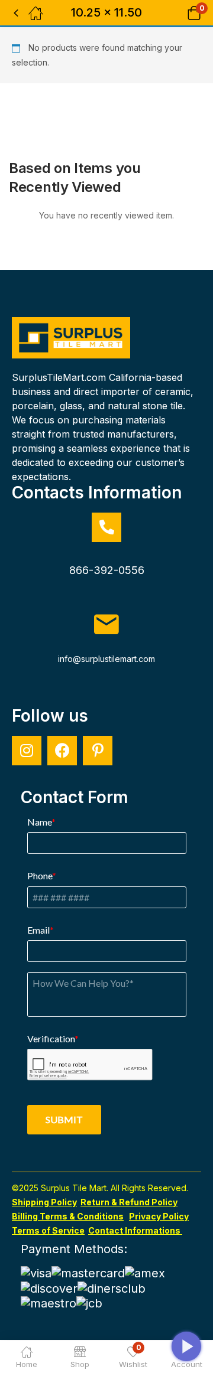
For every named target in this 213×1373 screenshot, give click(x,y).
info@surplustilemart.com (106, 659)
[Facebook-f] (62, 750)
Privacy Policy (159, 1216)
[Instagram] (26, 750)
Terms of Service (48, 1230)
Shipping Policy (44, 1202)
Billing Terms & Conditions (68, 1216)
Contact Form (74, 797)
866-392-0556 (106, 570)
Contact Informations (135, 1230)
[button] (179, 12)
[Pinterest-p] (97, 750)
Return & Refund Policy (129, 1202)
